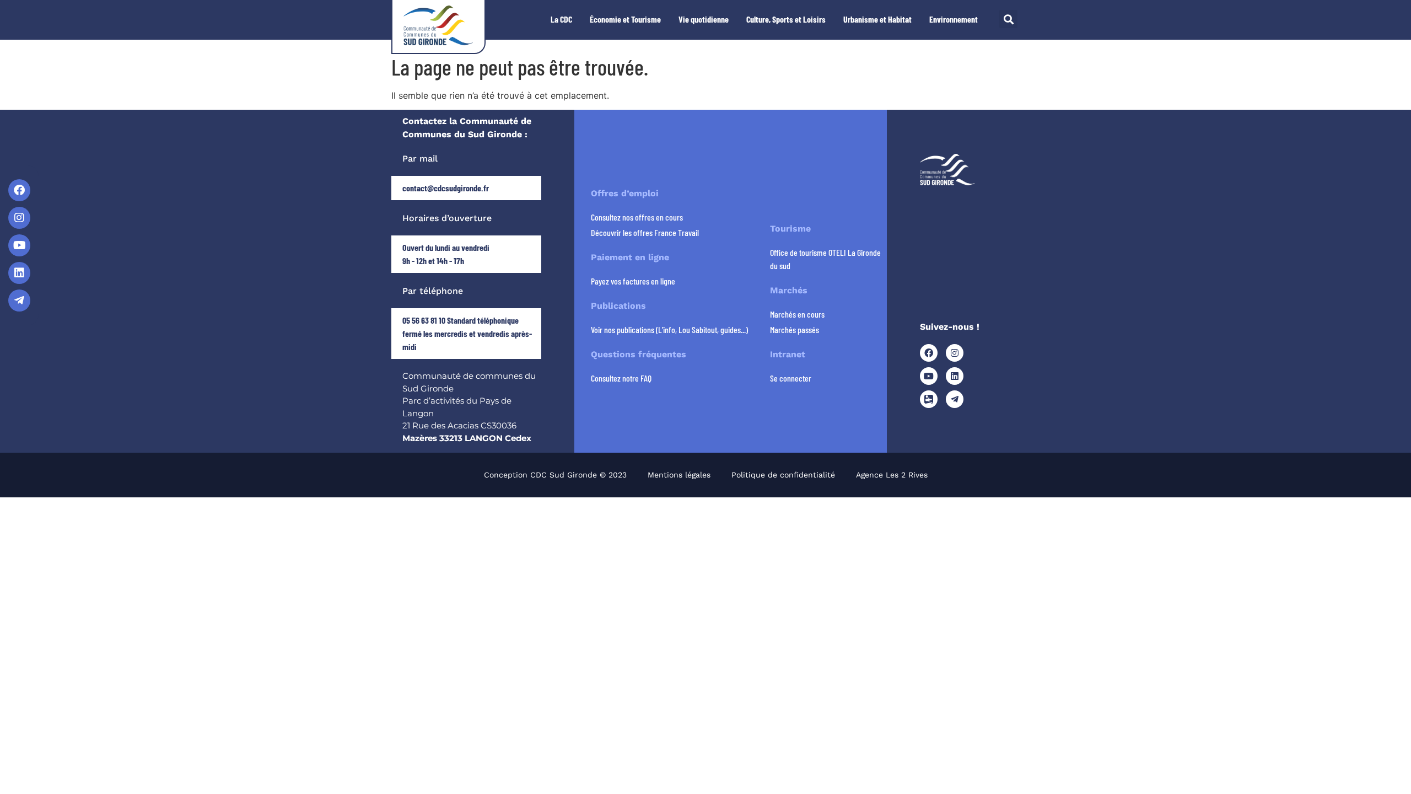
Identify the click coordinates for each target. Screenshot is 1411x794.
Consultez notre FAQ (621, 378)
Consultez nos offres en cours (637, 217)
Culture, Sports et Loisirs (786, 19)
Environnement (953, 19)
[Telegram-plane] (19, 300)
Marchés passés (794, 329)
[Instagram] (19, 218)
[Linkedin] (19, 273)
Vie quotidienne (703, 19)
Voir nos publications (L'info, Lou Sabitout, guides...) (669, 329)
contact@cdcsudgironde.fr (445, 188)
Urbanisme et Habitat (877, 19)
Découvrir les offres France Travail (645, 232)
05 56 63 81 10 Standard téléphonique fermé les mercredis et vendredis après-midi (467, 333)
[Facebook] (19, 190)
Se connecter (790, 378)
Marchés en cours (797, 314)
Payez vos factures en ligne (633, 281)
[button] (1008, 19)
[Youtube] (19, 245)
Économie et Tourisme (625, 19)
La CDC (561, 19)
